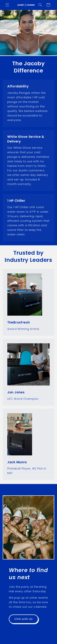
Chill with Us (23, 619)
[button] (7, 5)
